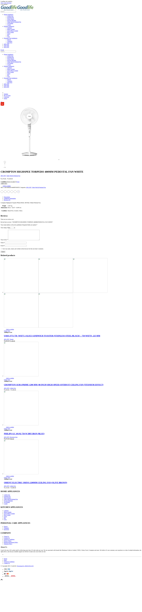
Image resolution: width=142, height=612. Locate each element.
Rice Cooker (10, 32)
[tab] (72, 197)
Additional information (10, 198)
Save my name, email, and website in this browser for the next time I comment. (23, 249)
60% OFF (6, 47)
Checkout (8, 3)
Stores (5, 98)
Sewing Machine (11, 20)
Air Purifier (10, 23)
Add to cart (4, 183)
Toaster (11, 339)
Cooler (9, 25)
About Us (6, 536)
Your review (4, 239)
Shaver (9, 39)
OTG (8, 36)
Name (3, 242)
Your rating (4, 227)
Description (7, 197)
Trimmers (9, 41)
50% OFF (6, 45)
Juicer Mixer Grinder (12, 30)
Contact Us (7, 538)
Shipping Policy (8, 544)
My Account (7, 95)
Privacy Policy (8, 541)
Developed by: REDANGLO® (25, 566)
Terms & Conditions (9, 539)
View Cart (3, 3)
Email (3, 245)
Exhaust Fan (10, 17)
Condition (3, 181)
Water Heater (10, 19)
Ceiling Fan (10, 16)
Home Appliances (8, 14)
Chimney (9, 28)
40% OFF (6, 44)
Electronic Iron (13, 437)
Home (5, 558)
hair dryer (9, 42)
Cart (2, 50)
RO (8, 35)
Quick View (7, 331)
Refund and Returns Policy (11, 542)
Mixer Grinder (11, 29)
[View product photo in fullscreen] (58, 159)
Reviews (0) (7, 200)
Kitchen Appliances (9, 26)
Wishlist (6, 94)
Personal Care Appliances (10, 38)
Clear (18, 181)
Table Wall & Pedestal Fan (14, 22)
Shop (5, 560)
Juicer (8, 33)
